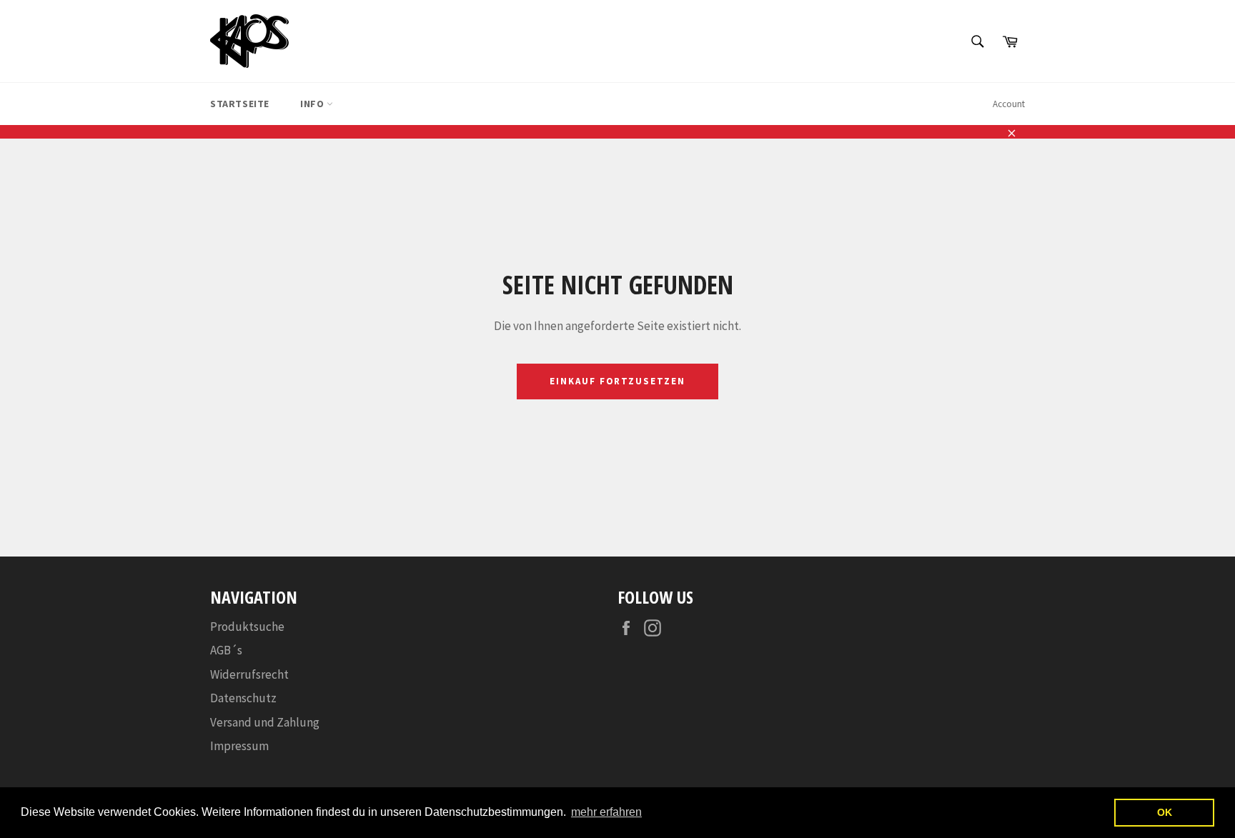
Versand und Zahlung (264, 722)
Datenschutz (243, 698)
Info (313, 103)
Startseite (239, 103)
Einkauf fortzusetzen (617, 381)
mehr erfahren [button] (606, 812)
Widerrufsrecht (249, 674)
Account (1009, 104)
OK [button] (1164, 812)
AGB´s (226, 650)
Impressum (239, 746)
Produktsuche (247, 626)
